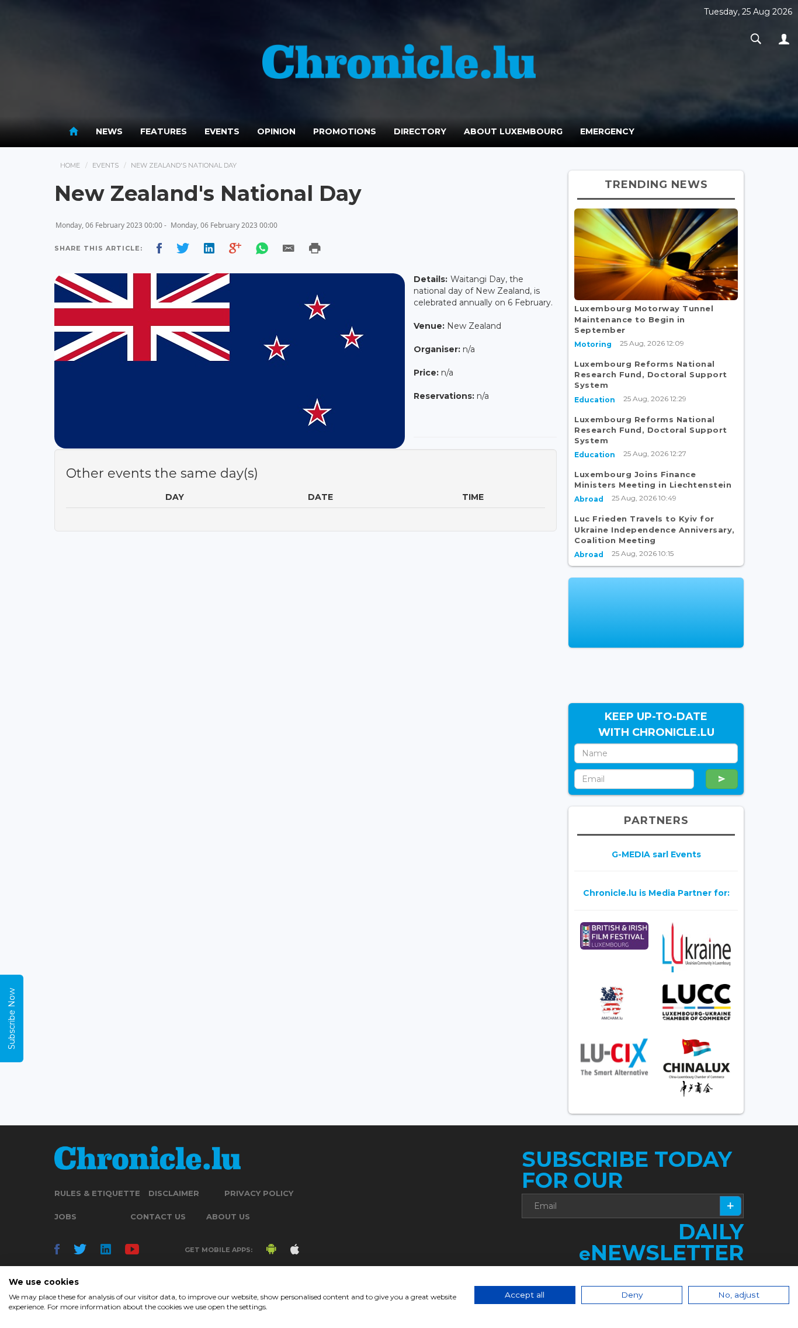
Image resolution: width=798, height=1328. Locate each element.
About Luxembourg (513, 131)
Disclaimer (173, 1193)
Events (222, 131)
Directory (420, 131)
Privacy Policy (258, 1193)
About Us (228, 1216)
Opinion (276, 131)
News (109, 131)
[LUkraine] (696, 947)
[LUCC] (696, 1002)
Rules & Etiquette (97, 1193)
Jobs (65, 1216)
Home (70, 165)
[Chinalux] (696, 1068)
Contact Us (158, 1216)
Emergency (607, 131)
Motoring (593, 344)
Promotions (344, 131)
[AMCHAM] (614, 1003)
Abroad (588, 499)
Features (163, 131)
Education (594, 399)
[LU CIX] (614, 1057)
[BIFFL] (614, 936)
